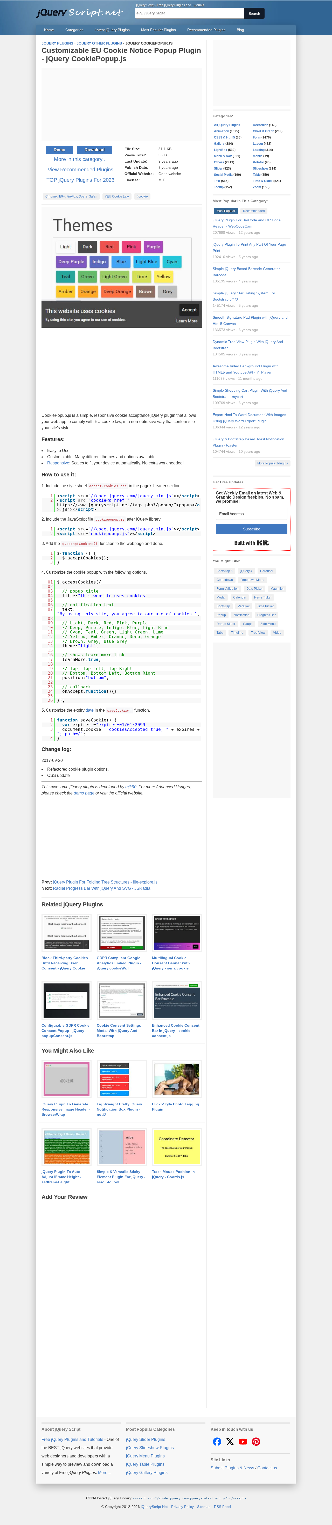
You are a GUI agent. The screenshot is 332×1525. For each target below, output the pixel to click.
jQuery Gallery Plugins (147, 1472)
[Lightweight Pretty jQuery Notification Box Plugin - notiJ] (122, 1079)
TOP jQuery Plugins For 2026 (80, 180)
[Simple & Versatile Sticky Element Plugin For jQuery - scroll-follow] (122, 1147)
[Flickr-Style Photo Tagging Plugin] (177, 1079)
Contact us (267, 1468)
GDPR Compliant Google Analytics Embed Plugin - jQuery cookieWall (119, 963)
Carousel (266, 571)
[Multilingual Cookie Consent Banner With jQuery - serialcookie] (177, 933)
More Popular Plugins (272, 463)
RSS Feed (222, 1507)
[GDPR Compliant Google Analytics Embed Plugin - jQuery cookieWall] (122, 933)
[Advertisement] (122, 104)
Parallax (244, 606)
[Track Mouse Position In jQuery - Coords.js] (177, 1147)
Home (49, 30)
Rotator (258, 162)
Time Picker (265, 606)
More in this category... (80, 159)
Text (217, 181)
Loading (259, 150)
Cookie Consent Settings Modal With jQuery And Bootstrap (119, 1030)
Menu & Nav (223, 156)
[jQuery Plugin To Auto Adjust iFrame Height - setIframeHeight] (67, 1147)
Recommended (254, 211)
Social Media (223, 175)
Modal (221, 597)
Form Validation (228, 588)
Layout (258, 143)
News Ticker (263, 597)
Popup (221, 615)
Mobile (257, 156)
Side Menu (268, 624)
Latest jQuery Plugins (112, 30)
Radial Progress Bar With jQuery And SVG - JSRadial (102, 888)
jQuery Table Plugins (145, 1464)
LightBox (220, 150)
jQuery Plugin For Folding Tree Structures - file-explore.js (105, 882)
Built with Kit (251, 543)
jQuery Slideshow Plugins (150, 1448)
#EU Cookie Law (117, 196)
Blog (240, 30)
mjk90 (130, 787)
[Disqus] (122, 1266)
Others (219, 162)
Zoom (257, 187)
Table (257, 175)
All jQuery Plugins (227, 125)
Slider (218, 168)
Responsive (58, 463)
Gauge (248, 624)
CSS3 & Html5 (224, 137)
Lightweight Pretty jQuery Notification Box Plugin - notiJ (119, 1109)
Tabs (220, 632)
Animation (221, 131)
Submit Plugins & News (232, 1468)
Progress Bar (266, 615)
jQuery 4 (246, 571)
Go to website (169, 174)
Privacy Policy (182, 1507)
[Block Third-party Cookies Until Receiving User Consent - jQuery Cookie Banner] (67, 933)
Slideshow (260, 168)
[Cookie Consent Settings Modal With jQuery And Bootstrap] (122, 1000)
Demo (59, 150)
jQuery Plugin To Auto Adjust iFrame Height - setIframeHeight (61, 1177)
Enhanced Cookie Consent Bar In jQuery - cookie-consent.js (175, 1030)
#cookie (142, 196)
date (90, 710)
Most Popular (226, 211)
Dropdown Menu (252, 580)
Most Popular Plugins (158, 30)
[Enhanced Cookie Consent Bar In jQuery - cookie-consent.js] (177, 1000)
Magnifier (277, 588)
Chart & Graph (263, 131)
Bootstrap (223, 606)
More (102, 1472)
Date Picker (254, 588)
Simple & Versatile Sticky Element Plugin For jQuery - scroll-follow (121, 1177)
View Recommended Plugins (80, 169)
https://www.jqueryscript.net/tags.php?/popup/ (115, 504)
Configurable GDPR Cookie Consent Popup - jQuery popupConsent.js (65, 1030)
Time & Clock (263, 181)
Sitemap (204, 1507)
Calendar (239, 597)
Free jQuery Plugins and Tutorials (81, 10)
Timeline (237, 632)
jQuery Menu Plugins (145, 1456)
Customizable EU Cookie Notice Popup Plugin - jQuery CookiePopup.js (121, 54)
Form (257, 137)
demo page (84, 793)
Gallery (219, 143)
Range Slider (226, 624)
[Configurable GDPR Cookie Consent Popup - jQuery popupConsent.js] (67, 1000)
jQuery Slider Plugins (145, 1439)
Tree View (258, 632)
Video (277, 632)
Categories (74, 30)
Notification (242, 615)
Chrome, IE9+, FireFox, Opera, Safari (71, 196)
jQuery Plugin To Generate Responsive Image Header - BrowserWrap (66, 1109)
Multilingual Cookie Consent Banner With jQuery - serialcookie (171, 963)
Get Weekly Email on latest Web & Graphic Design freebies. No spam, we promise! (250, 497)
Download (95, 150)
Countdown (225, 580)
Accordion (260, 125)
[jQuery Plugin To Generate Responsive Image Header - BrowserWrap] (67, 1079)
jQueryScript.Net (154, 1507)
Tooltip (219, 187)
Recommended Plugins (206, 30)
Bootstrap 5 (225, 571)
